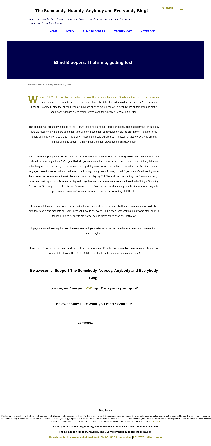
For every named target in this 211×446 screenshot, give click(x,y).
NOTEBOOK (148, 31)
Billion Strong (154, 437)
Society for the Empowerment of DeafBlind (74, 437)
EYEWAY (138, 437)
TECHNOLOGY (123, 31)
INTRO (70, 31)
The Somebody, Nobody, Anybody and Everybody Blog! (91, 10)
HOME (53, 31)
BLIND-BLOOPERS (94, 31)
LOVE (88, 288)
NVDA (104, 437)
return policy (154, 421)
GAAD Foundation (120, 437)
